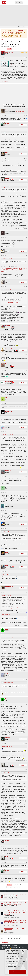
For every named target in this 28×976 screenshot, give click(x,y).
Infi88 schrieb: (5, 574)
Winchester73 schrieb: (7, 682)
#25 (26, 704)
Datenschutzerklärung (11, 968)
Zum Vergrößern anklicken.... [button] (14, 302)
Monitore (12, 915)
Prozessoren (14, 897)
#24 (26, 679)
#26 (26, 743)
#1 (26, 58)
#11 (26, 370)
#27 (26, 769)
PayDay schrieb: (5, 289)
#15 (26, 431)
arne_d (5, 932)
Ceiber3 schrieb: (5, 595)
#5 (26, 184)
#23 (26, 635)
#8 (26, 286)
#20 (26, 558)
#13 (26, 403)
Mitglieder (18, 27)
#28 (26, 846)
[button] (5, 27)
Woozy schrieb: (5, 132)
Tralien (17, 917)
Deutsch (15, 945)
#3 (26, 129)
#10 (26, 354)
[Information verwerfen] (25, 30)
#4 (26, 158)
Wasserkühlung (11, 932)
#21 (26, 571)
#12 (26, 387)
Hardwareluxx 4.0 (6, 945)
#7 (26, 255)
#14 (26, 417)
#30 (26, 876)
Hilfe (2, 949)
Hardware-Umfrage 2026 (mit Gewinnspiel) (13, 31)
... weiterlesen (4, 81)
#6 (26, 237)
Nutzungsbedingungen (11, 947)
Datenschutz (21, 947)
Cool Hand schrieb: (6, 746)
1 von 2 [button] (9, 48)
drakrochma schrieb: (6, 435)
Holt (17, 907)
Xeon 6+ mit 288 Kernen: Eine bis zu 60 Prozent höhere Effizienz (15, 903)
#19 (26, 528)
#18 (26, 510)
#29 (26, 862)
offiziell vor (13, 65)
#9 (26, 332)
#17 (26, 492)
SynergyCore (7, 915)
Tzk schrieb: (4, 531)
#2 (26, 115)
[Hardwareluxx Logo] (4, 2)
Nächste (15, 48)
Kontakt (3, 947)
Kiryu (17, 925)
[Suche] (16, 2)
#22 (26, 592)
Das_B (5, 924)
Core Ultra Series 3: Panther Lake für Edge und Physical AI (15, 895)
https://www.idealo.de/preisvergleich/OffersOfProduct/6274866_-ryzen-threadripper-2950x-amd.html (14, 270)
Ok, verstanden (17, 972)
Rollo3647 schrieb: (6, 259)
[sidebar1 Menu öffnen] (24, 2)
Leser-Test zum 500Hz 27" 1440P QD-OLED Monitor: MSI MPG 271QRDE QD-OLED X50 (15, 912)
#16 (26, 476)
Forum (3, 27)
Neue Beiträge (10, 27)
